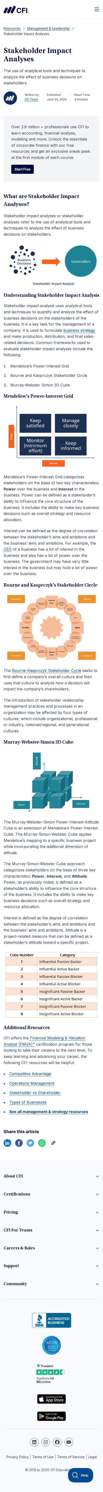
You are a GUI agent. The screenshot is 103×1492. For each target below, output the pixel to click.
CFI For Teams (18, 1230)
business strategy (79, 330)
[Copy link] (53, 1145)
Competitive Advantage (30, 1073)
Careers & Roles (19, 1248)
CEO (7, 549)
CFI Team (31, 99)
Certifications (17, 1194)
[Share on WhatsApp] (42, 1145)
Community (15, 1284)
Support (11, 1266)
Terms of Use (43, 1457)
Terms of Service (71, 1457)
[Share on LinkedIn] (7, 1145)
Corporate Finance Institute (16, 9)
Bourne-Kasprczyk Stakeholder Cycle (46, 670)
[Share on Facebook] (19, 1145)
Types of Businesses (28, 1102)
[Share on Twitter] (30, 1145)
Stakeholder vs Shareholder (35, 1092)
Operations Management (31, 1083)
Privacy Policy (17, 1457)
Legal (92, 1457)
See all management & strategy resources (48, 1111)
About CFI (13, 1176)
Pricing (11, 1212)
